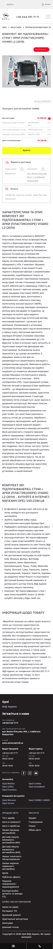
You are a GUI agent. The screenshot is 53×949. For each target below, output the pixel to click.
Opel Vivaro (8, 803)
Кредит (33, 818)
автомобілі (7, 779)
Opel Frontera (9, 789)
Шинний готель (10, 927)
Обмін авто (35, 830)
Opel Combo (35, 783)
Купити (26, 150)
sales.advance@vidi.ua (12, 743)
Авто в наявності (11, 822)
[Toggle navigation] (48, 17)
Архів (5, 873)
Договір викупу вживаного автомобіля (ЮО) (11, 849)
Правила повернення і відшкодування (10, 884)
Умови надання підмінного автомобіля (10, 866)
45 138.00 (41, 140)
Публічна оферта (11, 877)
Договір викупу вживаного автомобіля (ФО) (11, 839)
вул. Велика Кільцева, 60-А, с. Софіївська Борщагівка (37, 177)
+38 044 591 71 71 (27, 17)
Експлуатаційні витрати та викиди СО (12, 893)
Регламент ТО (9, 911)
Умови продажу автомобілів (10, 831)
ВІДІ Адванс (9, 704)
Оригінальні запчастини (15, 919)
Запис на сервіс (10, 907)
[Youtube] (36, 773)
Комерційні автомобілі (13, 796)
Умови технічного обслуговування (11, 858)
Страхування (35, 822)
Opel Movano (9, 800)
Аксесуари (7, 923)
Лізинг (32, 826)
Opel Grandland (37, 786)
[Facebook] (24, 773)
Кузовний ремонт (11, 915)
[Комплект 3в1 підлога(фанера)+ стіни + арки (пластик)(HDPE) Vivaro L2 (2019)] (26, 71)
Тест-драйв (8, 818)
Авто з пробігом (11, 826)
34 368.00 (41, 118)
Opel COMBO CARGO (39, 800)
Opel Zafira (8, 786)
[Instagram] (30, 773)
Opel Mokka (8, 783)
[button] (46, 4)
